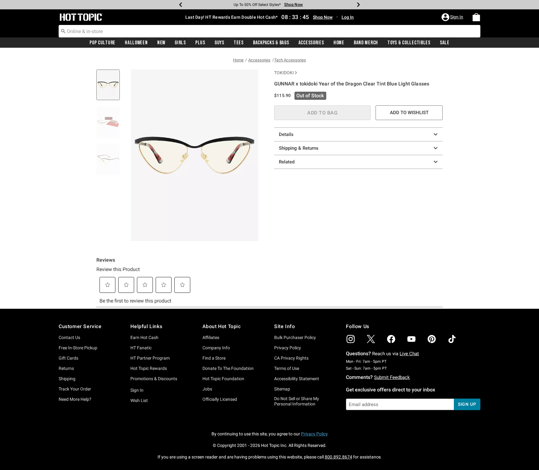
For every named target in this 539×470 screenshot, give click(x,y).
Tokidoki (284, 72)
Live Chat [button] (409, 353)
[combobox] (269, 31)
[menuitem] (476, 17)
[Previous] (180, 4)
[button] (453, 17)
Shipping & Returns (298, 148)
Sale (444, 43)
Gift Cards (68, 358)
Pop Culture (102, 43)
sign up (467, 404)
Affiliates (210, 337)
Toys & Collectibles (408, 43)
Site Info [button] (284, 326)
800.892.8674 (338, 456)
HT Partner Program (150, 358)
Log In (348, 17)
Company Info (216, 347)
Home (338, 43)
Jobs (207, 388)
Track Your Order (75, 388)
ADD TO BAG (322, 113)
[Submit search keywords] (63, 31)
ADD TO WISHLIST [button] (409, 112)
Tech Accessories (290, 60)
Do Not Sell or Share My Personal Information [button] (296, 401)
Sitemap (282, 388)
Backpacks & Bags (271, 43)
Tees (239, 43)
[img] (350, 339)
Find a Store (214, 358)
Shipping (67, 378)
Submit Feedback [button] (392, 377)
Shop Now (293, 4)
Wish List (139, 400)
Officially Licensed (219, 399)
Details (286, 134)
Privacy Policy (287, 347)
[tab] (110, 88)
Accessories (311, 43)
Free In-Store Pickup (78, 347)
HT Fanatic (141, 347)
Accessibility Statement (296, 378)
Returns (66, 368)
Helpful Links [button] (146, 326)
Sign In (136, 390)
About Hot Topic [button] (221, 326)
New (161, 43)
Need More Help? (75, 399)
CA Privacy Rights (291, 358)
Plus (200, 43)
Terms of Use (286, 368)
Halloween (136, 43)
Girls (180, 43)
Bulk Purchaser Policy (295, 337)
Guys (219, 43)
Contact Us (69, 337)
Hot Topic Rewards (148, 368)
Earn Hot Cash (144, 337)
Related (286, 162)
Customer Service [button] (80, 326)
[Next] (358, 4)
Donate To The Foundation (228, 368)
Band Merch (366, 43)
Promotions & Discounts (153, 378)
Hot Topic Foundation (223, 378)
